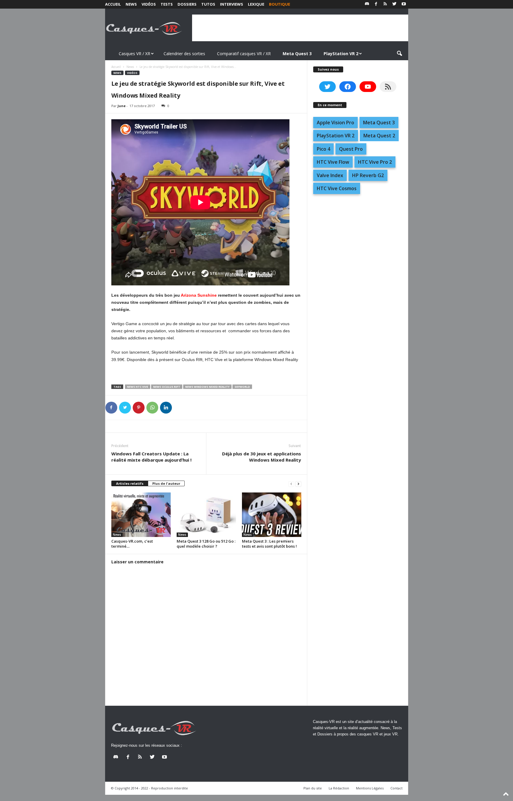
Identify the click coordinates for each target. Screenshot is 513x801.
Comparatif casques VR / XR (244, 53)
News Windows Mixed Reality (207, 387)
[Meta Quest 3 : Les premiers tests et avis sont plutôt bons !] (271, 514)
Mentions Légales (370, 788)
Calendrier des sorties (184, 53)
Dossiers (187, 4)
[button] (399, 53)
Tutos (208, 4)
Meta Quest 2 (379, 135)
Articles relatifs (129, 483)
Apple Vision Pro (335, 122)
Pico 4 (323, 149)
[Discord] (366, 4)
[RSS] (385, 4)
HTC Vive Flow (333, 162)
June (122, 106)
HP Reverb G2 (368, 175)
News (131, 4)
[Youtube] (403, 4)
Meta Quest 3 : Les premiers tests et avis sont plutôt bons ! (269, 543)
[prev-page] (291, 484)
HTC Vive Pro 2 (375, 162)
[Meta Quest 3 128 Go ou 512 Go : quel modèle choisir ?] (206, 514)
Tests (167, 4)
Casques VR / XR (134, 53)
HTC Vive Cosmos (337, 188)
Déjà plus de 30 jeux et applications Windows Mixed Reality (261, 457)
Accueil (113, 4)
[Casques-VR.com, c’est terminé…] (141, 514)
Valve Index (330, 175)
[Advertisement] (300, 28)
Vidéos (149, 4)
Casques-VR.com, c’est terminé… (132, 543)
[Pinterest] (139, 408)
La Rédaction (339, 788)
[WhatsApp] (152, 408)
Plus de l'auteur (166, 483)
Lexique (256, 4)
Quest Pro (351, 149)
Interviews (231, 4)
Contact (396, 788)
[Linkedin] (166, 408)
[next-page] (298, 484)
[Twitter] (394, 4)
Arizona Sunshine (199, 295)
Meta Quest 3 (379, 122)
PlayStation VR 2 (335, 135)
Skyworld (242, 387)
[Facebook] (376, 4)
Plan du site (312, 788)
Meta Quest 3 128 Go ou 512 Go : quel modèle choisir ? (206, 543)
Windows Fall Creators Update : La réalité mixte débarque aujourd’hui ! (151, 457)
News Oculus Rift (166, 387)
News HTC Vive (137, 387)
